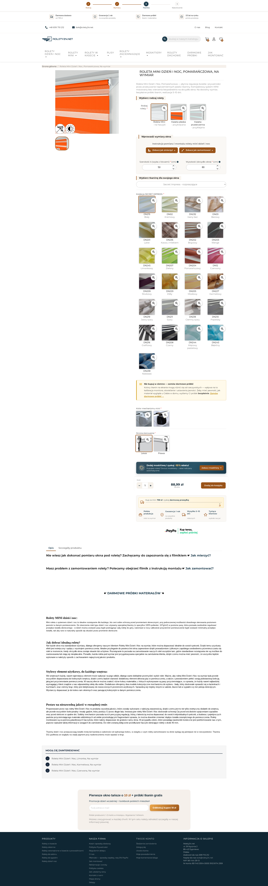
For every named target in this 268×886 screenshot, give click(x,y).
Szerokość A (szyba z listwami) (158, 162)
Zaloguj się (141, 847)
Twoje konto (145, 838)
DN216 (147, 344)
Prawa (161, 453)
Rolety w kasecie (91, 54)
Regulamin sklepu (97, 850)
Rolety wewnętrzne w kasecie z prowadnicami (63, 850)
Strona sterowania (145, 433)
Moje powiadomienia (145, 854)
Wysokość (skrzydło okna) (202, 162)
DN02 (170, 215)
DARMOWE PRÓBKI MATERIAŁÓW (134, 593)
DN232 (192, 215)
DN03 (215, 215)
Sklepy (92, 882)
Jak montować (215, 54)
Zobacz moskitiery (210, 468)
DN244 (192, 345)
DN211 (170, 318)
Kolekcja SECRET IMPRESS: (150, 194)
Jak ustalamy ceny (97, 872)
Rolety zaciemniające (130, 52)
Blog (207, 27)
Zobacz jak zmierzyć (162, 150)
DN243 (215, 344)
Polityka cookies (96, 868)
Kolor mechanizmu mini (148, 408)
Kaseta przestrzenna (198, 125)
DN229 (169, 292)
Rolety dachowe (174, 54)
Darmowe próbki (194, 54)
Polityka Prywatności (98, 847)
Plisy (110, 52)
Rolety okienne (48, 847)
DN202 (192, 241)
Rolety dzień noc (49, 861)
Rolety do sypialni (50, 858)
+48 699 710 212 (56, 27)
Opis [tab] (51, 548)
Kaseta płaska (178, 123)
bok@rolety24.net (84, 27)
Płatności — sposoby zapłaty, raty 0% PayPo (108, 858)
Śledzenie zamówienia (146, 843)
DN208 (169, 344)
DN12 (215, 267)
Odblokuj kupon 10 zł (164, 807)
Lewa (144, 453)
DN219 (147, 318)
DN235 (170, 241)
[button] (88, 5)
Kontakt (219, 27)
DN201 (146, 241)
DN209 (147, 292)
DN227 (215, 292)
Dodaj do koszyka (213, 485)
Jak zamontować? (200, 568)
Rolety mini (73, 54)
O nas (197, 27)
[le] (151, 98)
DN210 (215, 318)
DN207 (169, 267)
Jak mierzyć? (201, 555)
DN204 (192, 267)
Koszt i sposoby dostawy (100, 843)
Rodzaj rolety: (144, 107)
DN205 (192, 292)
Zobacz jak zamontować (198, 150)
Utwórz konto (142, 850)
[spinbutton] (159, 167)
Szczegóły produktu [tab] (70, 548)
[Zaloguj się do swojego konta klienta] (214, 38)
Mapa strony (94, 879)
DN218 (193, 318)
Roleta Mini (159, 123)
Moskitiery (154, 52)
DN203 (215, 241)
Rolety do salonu (49, 854)
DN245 (147, 267)
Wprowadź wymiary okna (156, 136)
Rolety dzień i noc (53, 52)
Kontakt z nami (96, 875)
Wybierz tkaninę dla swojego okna (159, 178)
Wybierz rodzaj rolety (151, 98)
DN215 (147, 215)
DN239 (147, 372)
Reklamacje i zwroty (98, 865)
